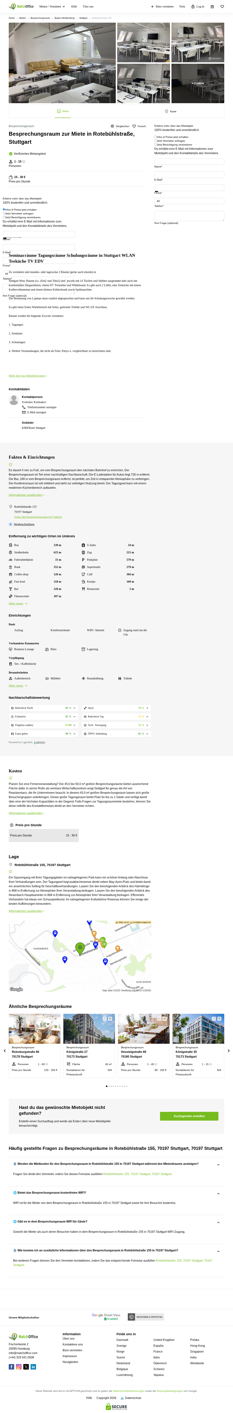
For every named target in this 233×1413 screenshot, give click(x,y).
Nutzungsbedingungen (170, 1390)
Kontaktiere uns (73, 1344)
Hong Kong (197, 1345)
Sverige (121, 1345)
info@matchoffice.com (23, 1353)
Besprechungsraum (40, 18)
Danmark (122, 1339)
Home (12, 18)
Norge (120, 1351)
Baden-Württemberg (65, 18)
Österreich (160, 1363)
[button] (49, 1019)
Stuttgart (83, 18)
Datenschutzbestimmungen (129, 1390)
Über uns (88, 6)
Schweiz (159, 1369)
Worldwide (197, 1363)
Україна (158, 1374)
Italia (156, 1357)
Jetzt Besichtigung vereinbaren (174, 144)
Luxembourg (124, 1374)
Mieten (22, 18)
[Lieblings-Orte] (222, 7)
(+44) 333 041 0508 (21, 1357)
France (158, 1351)
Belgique (122, 1369)
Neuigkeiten (70, 1362)
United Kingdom (163, 1339)
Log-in (200, 6)
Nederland (123, 1363)
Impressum (70, 1356)
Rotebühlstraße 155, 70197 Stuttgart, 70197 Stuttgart (137, 1174)
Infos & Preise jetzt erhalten (172, 137)
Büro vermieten (165, 6)
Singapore (197, 1351)
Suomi (120, 1357)
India (193, 1357)
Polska (194, 1339)
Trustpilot (159, 194)
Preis (182, 6)
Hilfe (74, 6)
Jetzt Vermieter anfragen (171, 140)
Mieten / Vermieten (50, 6)
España (158, 1345)
